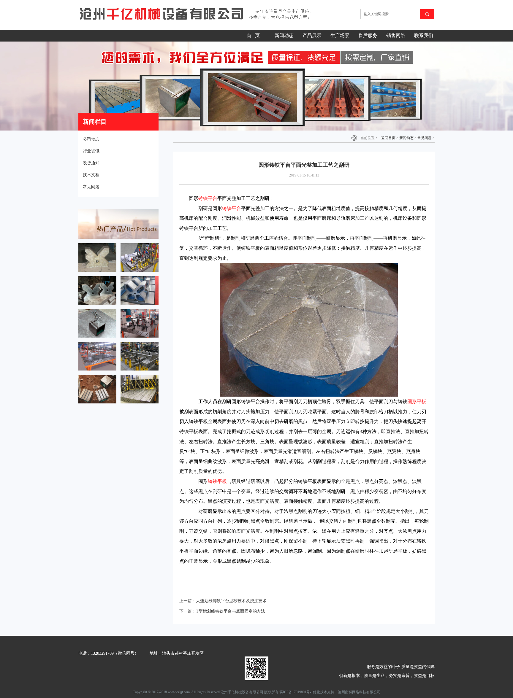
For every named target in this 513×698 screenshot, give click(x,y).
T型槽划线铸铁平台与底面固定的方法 (230, 611)
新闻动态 (284, 35)
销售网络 (395, 35)
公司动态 (91, 139)
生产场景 (339, 35)
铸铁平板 (217, 481)
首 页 (253, 35)
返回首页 (388, 138)
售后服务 (367, 35)
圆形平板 (416, 401)
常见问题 (91, 187)
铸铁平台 (207, 198)
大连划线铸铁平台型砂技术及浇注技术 (231, 601)
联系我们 (423, 35)
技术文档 (91, 175)
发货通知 (91, 163)
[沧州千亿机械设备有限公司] (200, 14)
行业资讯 (91, 151)
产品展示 (312, 35)
